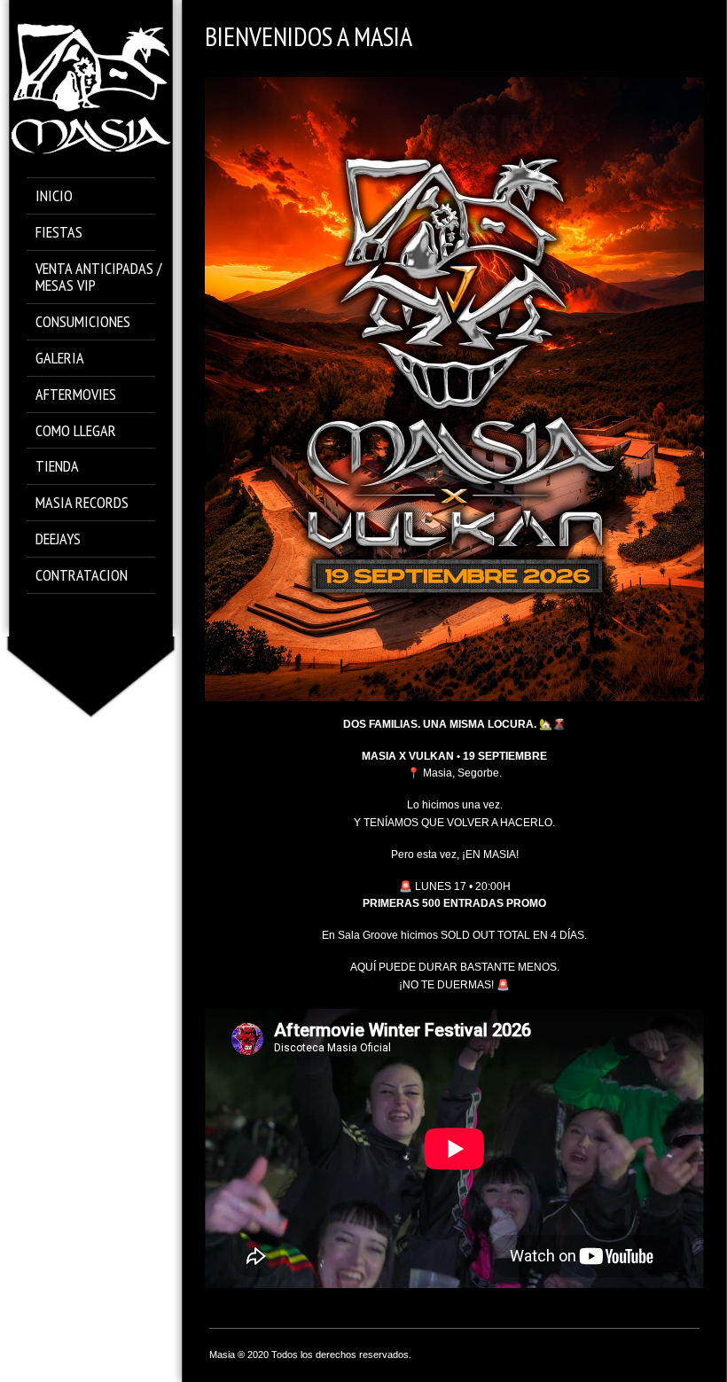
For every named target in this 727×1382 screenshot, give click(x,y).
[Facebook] (54, 614)
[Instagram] (78, 614)
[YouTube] (128, 614)
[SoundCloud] (103, 614)
